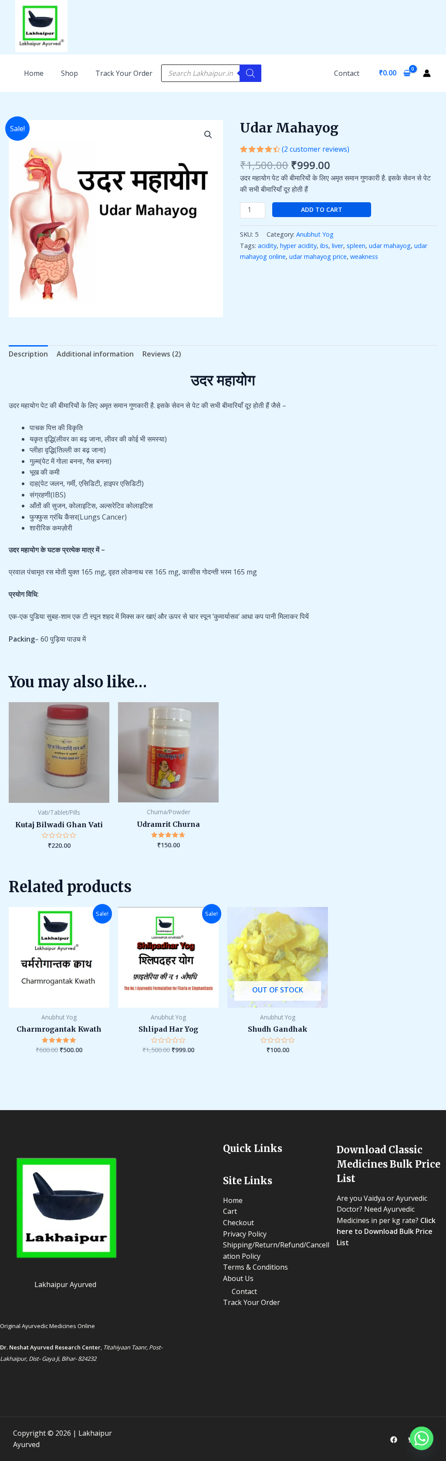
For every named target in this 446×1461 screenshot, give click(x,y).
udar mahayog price (318, 256)
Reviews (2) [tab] (161, 354)
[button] (208, 135)
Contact (346, 73)
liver (337, 245)
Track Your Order (123, 73)
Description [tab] (28, 354)
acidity (267, 245)
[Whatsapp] (421, 1438)
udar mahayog (390, 245)
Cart (230, 1211)
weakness (364, 256)
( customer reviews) (315, 149)
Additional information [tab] (95, 354)
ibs (324, 245)
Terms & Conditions (255, 1267)
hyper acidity (298, 245)
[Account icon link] (427, 73)
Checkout (238, 1222)
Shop (69, 73)
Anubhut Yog (315, 234)
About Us (238, 1278)
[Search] (250, 73)
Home (233, 1200)
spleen (356, 245)
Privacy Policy (245, 1234)
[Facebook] (393, 1439)
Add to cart (321, 209)
